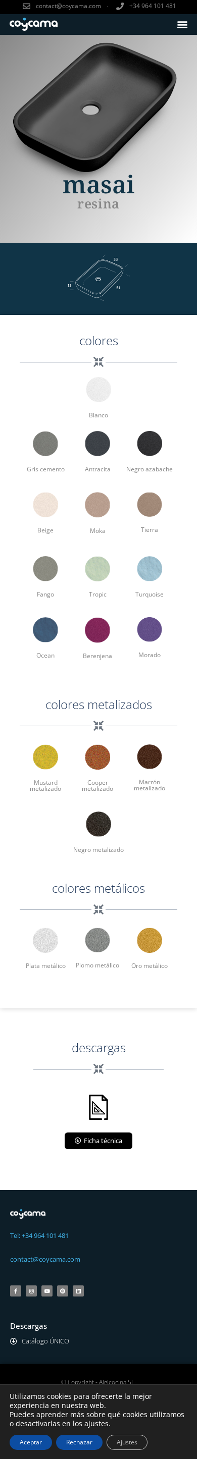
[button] (182, 24)
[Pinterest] (62, 1290)
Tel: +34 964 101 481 (39, 1235)
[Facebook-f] (15, 1290)
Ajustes (127, 1442)
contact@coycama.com (45, 1259)
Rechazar (79, 1442)
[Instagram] (31, 1290)
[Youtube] (47, 1290)
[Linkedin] (78, 1290)
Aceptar (31, 1442)
